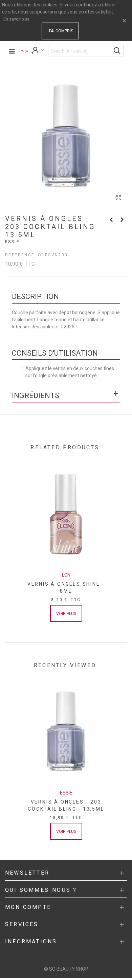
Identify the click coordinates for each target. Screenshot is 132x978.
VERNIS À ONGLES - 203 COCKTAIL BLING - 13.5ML (66, 805)
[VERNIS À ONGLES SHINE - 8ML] (66, 514)
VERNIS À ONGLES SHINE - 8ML (66, 587)
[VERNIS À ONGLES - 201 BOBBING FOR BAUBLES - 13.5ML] (122, 220)
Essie (12, 241)
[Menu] (11, 50)
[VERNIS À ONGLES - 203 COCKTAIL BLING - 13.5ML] (118, 198)
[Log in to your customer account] (38, 51)
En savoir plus (16, 19)
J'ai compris (60, 31)
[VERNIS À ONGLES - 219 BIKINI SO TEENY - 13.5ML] (111, 220)
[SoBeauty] (25, 51)
